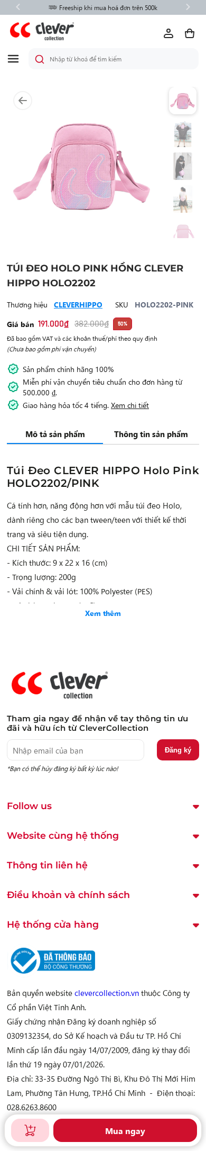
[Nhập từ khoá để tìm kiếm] (39, 59)
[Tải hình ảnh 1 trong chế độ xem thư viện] (182, 100)
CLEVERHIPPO (78, 304)
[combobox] (114, 58)
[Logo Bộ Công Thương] (51, 974)
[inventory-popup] (30, 1130)
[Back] (22, 101)
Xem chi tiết (130, 405)
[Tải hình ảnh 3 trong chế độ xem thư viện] (182, 166)
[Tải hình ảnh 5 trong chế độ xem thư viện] (182, 232)
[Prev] (17, 7)
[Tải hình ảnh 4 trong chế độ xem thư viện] (182, 199)
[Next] (188, 7)
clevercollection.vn (106, 992)
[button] (17, 58)
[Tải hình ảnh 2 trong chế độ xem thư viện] (182, 133)
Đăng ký (178, 750)
